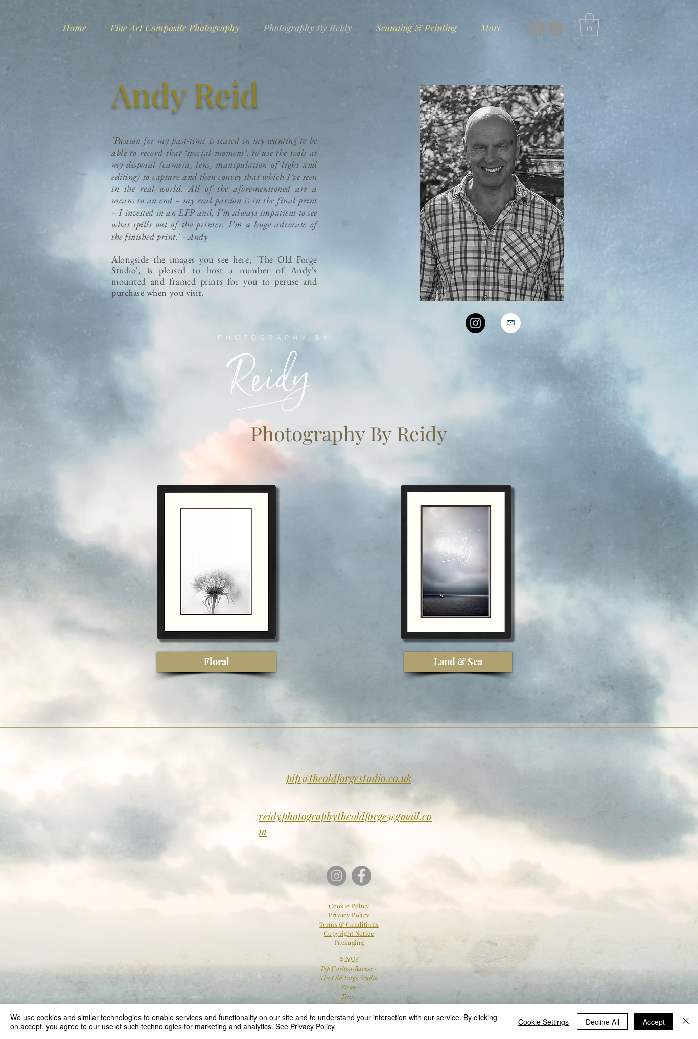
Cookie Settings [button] (543, 1022)
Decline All (602, 1022)
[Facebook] (537, 28)
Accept (654, 1022)
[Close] (686, 1021)
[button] (589, 24)
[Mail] (511, 323)
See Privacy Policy (305, 1026)
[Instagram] (556, 28)
